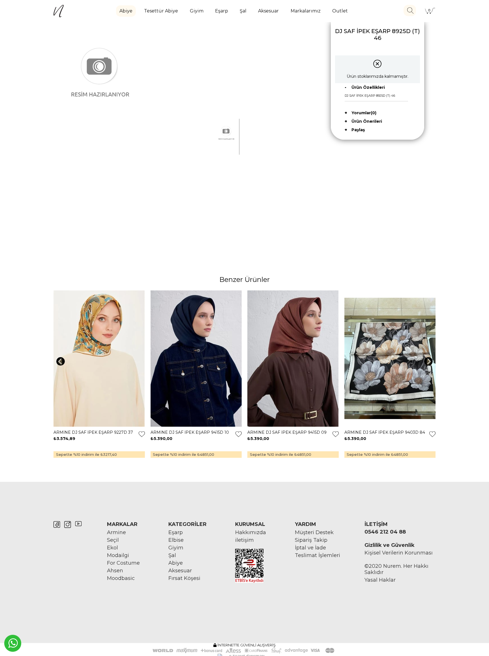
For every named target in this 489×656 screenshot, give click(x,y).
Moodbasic (121, 578)
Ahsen (115, 570)
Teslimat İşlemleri (317, 555)
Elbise (176, 540)
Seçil (113, 540)
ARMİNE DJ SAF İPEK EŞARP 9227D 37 (93, 432)
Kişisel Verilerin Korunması (398, 553)
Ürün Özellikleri (368, 87)
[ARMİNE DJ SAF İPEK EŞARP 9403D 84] (390, 358)
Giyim (196, 11)
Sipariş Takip (311, 540)
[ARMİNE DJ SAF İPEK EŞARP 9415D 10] (196, 358)
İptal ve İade (310, 548)
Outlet (340, 11)
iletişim (244, 540)
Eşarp (221, 11)
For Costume (123, 563)
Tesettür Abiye (161, 11)
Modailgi (118, 555)
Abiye (125, 11)
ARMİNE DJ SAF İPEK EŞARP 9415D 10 (190, 432)
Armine (116, 532)
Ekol (112, 548)
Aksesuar (268, 11)
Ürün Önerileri (366, 121)
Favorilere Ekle (142, 434)
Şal (243, 11)
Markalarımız (306, 11)
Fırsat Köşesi (184, 578)
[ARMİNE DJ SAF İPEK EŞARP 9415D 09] (293, 358)
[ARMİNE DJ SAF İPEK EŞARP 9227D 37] (99, 358)
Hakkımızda (250, 532)
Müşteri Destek (314, 532)
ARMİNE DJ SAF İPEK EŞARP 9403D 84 (384, 432)
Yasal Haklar (380, 580)
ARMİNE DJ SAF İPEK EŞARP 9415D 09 (287, 432)
